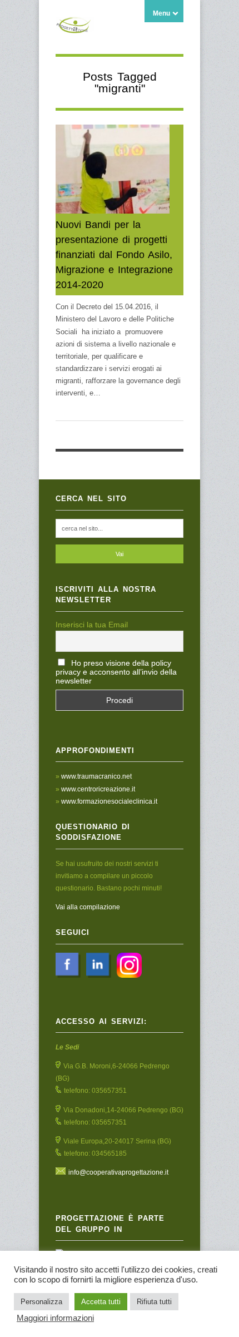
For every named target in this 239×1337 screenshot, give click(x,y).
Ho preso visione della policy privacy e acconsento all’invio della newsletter (116, 671)
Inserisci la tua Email (92, 624)
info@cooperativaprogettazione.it (118, 1172)
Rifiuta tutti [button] (154, 1302)
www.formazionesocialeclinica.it (109, 801)
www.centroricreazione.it (98, 789)
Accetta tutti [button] (101, 1302)
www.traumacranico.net (96, 776)
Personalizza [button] (41, 1302)
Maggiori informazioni (55, 1318)
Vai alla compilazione (88, 907)
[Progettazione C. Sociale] (75, 27)
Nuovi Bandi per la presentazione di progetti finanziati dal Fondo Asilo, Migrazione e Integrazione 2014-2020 (114, 254)
